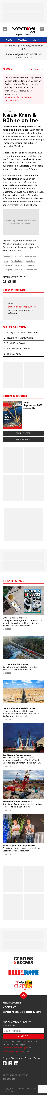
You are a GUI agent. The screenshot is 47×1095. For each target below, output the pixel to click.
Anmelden (23, 1036)
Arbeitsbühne (30, 257)
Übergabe (8, 265)
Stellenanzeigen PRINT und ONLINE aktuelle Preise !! (24, 56)
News (9, 39)
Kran (6, 261)
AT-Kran (18, 257)
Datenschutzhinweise (15, 1075)
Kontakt (9, 1007)
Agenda (22, 39)
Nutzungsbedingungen (13, 1051)
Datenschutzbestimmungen (15, 1047)
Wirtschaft (30, 261)
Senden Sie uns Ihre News (22, 1012)
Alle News (37, 69)
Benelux (31, 265)
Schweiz (18, 269)
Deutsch (27, 34)
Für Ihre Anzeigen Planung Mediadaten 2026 (23, 47)
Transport (8, 269)
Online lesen (23, 433)
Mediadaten (23, 439)
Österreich (19, 265)
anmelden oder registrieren (22, 306)
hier (40, 168)
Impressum (9, 1079)
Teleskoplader (17, 261)
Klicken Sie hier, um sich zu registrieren (18, 99)
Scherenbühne (31, 269)
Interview (7, 257)
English (19, 34)
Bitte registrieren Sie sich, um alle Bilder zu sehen (21, 222)
